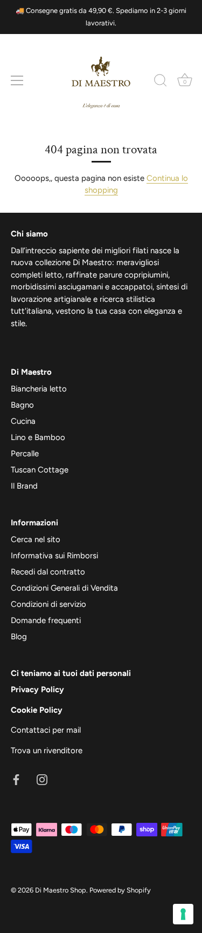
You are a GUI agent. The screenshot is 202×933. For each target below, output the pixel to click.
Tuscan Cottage (39, 470)
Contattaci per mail (46, 730)
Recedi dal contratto (48, 572)
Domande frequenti (46, 620)
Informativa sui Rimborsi (54, 555)
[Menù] (17, 80)
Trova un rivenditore (46, 750)
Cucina (23, 421)
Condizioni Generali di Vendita (64, 588)
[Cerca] (160, 82)
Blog (19, 636)
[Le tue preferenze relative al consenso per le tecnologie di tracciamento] (183, 914)
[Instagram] (42, 778)
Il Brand (24, 486)
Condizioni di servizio (48, 604)
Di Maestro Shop (60, 890)
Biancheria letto (39, 389)
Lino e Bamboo (38, 437)
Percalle (25, 453)
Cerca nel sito (35, 539)
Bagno (22, 405)
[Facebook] (16, 778)
